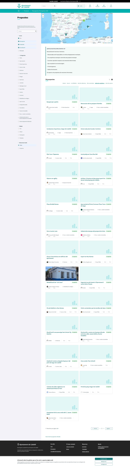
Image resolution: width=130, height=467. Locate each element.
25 (57, 428)
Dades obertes (85, 451)
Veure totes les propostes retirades (53, 436)
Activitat (84, 446)
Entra (67, 449)
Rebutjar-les (103, 461)
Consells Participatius (56, 451)
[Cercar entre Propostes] (35, 31)
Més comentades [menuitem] (90, 83)
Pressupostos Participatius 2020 (40, 11)
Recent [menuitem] (68, 83)
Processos (26, 11)
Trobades (84, 449)
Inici (52, 446)
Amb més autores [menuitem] (109, 83)
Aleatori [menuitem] (64, 83)
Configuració (104, 464)
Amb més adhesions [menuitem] (82, 83)
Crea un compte (70, 446)
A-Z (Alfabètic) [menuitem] (74, 83)
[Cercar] (55, 6)
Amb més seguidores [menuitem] (99, 83)
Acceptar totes (104, 458)
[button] (19, 36)
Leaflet (105, 42)
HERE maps (110, 42)
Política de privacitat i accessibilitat (103, 447)
